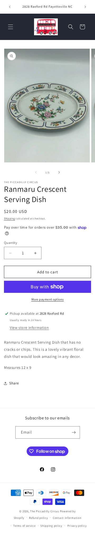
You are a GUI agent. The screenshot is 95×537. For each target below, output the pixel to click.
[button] (10, 27)
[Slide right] (59, 172)
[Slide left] (36, 172)
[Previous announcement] (10, 7)
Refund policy (38, 518)
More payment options (47, 299)
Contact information (67, 518)
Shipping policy (51, 526)
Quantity (10, 242)
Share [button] (14, 383)
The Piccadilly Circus (44, 511)
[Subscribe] (74, 432)
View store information (29, 327)
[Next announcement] (85, 7)
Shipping (9, 218)
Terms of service (24, 526)
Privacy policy (77, 526)
